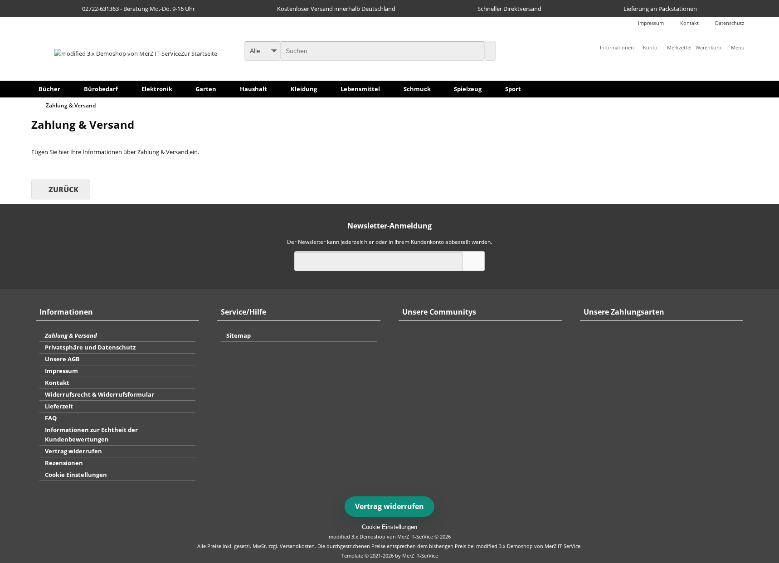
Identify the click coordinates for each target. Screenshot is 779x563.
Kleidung (304, 89)
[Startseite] (36, 105)
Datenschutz (729, 22)
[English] (394, 18)
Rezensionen (64, 463)
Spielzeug (468, 89)
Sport (513, 89)
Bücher (49, 89)
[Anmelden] (473, 261)
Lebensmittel (360, 89)
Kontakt (689, 22)
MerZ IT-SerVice (420, 555)
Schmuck (417, 89)
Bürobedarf (101, 89)
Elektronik (156, 89)
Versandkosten (297, 546)
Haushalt (253, 89)
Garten (205, 89)
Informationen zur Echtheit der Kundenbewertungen (91, 434)
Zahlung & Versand (71, 335)
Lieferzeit (59, 406)
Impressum (651, 22)
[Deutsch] (384, 18)
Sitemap (238, 335)
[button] (737, 47)
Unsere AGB (62, 359)
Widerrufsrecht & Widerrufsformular (99, 394)
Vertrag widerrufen (73, 451)
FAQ (51, 418)
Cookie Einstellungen (76, 475)
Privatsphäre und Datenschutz (90, 347)
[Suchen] (490, 50)
